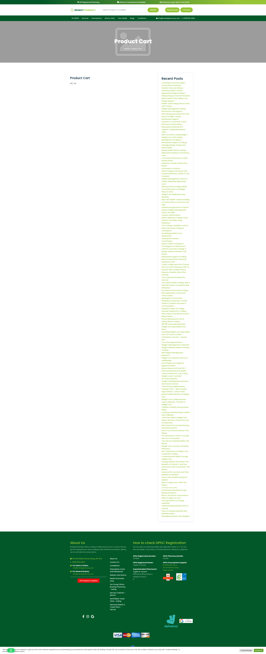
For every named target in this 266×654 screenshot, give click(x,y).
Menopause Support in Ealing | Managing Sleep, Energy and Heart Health (174, 145)
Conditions (142, 18)
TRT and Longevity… (170, 378)
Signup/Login (172, 10)
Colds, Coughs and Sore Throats (175, 264)
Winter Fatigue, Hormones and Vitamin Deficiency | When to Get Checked (175, 173)
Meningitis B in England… (172, 140)
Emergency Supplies (89, 581)
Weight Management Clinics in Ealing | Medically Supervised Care (174, 181)
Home (126, 49)
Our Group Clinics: (117, 584)
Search (153, 10)
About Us (113, 559)
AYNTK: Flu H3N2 (168, 212)
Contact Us (114, 562)
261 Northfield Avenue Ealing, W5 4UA (87, 559)
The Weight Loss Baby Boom (173, 246)
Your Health (122, 18)
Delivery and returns (118, 575)
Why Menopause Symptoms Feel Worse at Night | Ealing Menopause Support (175, 116)
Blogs (132, 18)
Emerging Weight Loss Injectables (176, 332)
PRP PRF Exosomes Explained (173, 324)
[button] (11, 650)
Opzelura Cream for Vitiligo (173, 308)
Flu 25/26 (75, 18)
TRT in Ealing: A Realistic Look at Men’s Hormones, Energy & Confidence (175, 228)
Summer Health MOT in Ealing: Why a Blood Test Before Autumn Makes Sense (175, 314)
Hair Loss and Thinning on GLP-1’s (175, 267)
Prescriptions (96, 18)
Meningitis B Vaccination (172, 298)
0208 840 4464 (189, 18)
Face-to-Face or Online (171, 334)
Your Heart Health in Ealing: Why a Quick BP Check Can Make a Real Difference (176, 285)
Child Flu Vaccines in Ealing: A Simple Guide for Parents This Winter (174, 251)
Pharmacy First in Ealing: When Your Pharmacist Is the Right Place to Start (174, 189)
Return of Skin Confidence (172, 243)
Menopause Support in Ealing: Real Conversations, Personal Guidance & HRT (174, 259)
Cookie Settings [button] (246, 650)
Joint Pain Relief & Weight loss (174, 417)
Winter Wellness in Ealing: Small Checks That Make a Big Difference (175, 220)
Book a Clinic (110, 18)
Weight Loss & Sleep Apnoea (174, 399)
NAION (164, 166)
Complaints (115, 566)
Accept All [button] (258, 650)
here (178, 547)
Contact (186, 10)
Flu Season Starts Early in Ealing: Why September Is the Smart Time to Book (175, 293)
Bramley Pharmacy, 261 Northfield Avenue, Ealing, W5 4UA (171, 567)
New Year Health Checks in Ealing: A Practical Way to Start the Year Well (176, 202)
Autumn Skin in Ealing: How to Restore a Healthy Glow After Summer (174, 272)
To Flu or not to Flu (169, 487)
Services (85, 18)
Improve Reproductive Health (174, 371)
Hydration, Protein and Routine (174, 163)
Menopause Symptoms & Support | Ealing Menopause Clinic (173, 129)
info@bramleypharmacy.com (169, 18)
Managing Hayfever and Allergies (175, 516)
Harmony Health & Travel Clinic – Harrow (117, 607)
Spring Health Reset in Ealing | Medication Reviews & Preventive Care (175, 153)
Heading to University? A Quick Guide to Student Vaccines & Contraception (174, 303)
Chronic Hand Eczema (171, 215)
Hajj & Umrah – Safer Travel (173, 391)
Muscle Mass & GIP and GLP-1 (174, 368)
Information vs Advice (171, 168)
